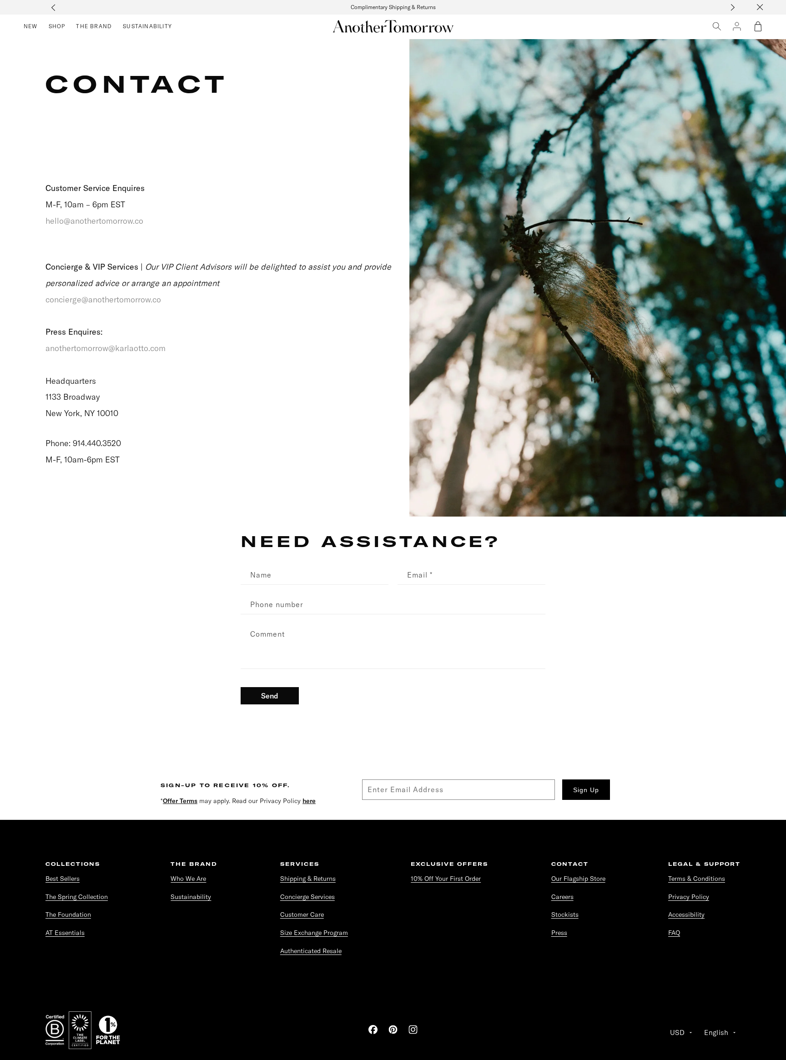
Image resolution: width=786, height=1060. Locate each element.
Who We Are (188, 878)
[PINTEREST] (393, 1029)
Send (270, 695)
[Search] (717, 26)
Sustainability (191, 897)
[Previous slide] (53, 7)
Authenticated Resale (311, 951)
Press (559, 933)
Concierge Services (307, 897)
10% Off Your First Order (446, 878)
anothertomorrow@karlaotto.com (105, 348)
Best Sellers (62, 878)
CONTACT (570, 864)
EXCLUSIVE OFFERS (449, 864)
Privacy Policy (688, 897)
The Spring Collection (76, 897)
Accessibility (686, 914)
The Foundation (68, 914)
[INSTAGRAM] (413, 1029)
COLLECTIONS (72, 864)
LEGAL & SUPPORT (704, 864)
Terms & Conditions (696, 878)
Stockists (565, 914)
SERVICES (299, 864)
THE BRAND (194, 864)
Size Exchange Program (314, 933)
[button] (758, 26)
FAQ (674, 933)
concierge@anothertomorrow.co (103, 299)
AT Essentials (65, 933)
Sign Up (586, 790)
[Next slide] (733, 7)
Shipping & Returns (308, 878)
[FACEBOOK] (373, 1029)
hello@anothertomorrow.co (94, 221)
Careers (562, 897)
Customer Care (302, 914)
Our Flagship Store (578, 878)
